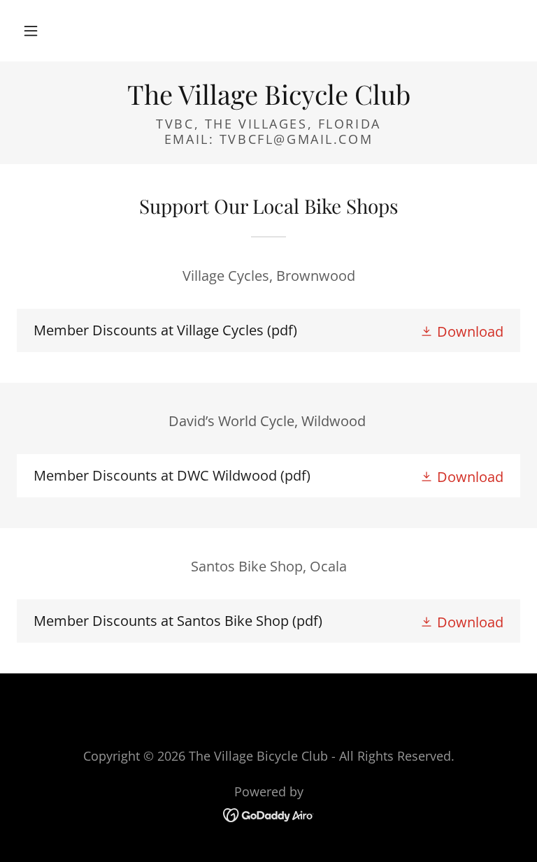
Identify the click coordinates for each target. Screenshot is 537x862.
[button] (31, 31)
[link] (268, 99)
